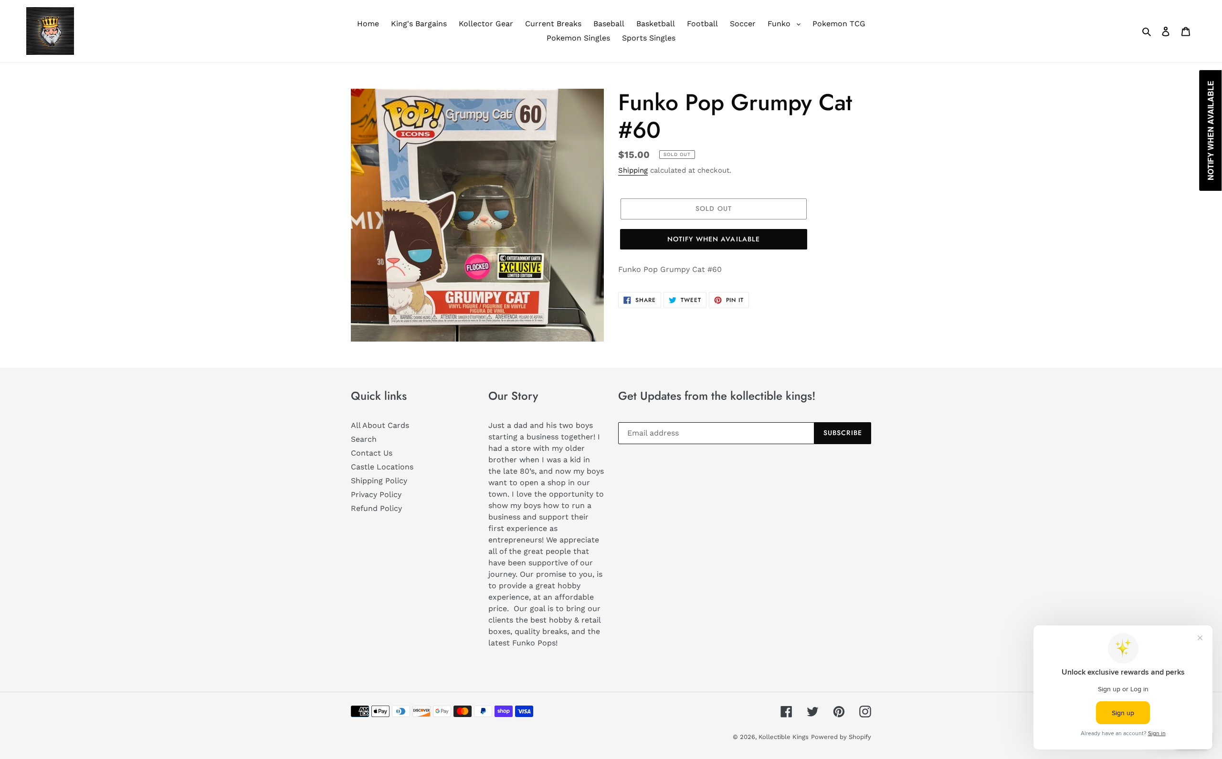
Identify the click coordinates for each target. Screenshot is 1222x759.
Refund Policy (376, 508)
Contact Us (371, 452)
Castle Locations (382, 466)
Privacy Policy (376, 494)
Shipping (633, 170)
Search (364, 439)
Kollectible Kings (783, 736)
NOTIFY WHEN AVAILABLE (713, 239)
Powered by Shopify (841, 736)
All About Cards (380, 425)
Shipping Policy (379, 480)
